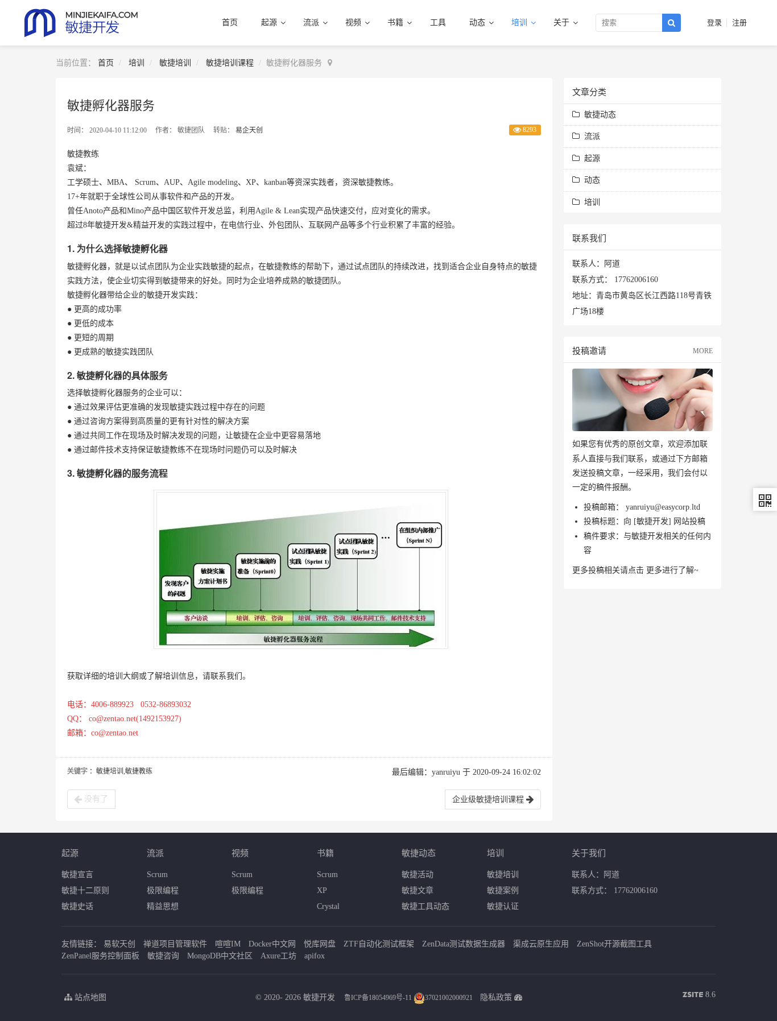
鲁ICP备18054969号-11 (378, 998)
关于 (562, 22)
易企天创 (249, 130)
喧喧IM (228, 944)
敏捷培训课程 (230, 63)
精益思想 (163, 906)
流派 (312, 22)
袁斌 (75, 168)
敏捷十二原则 (85, 890)
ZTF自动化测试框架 (379, 944)
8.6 (699, 995)
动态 (478, 22)
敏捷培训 (175, 63)
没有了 (95, 799)
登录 (714, 23)
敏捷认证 (503, 906)
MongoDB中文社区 (220, 956)
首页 (230, 22)
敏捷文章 (417, 890)
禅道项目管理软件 (175, 944)
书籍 (396, 22)
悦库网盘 (320, 944)
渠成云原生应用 (541, 944)
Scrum (157, 874)
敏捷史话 (77, 906)
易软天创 (119, 944)
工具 (438, 22)
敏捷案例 (503, 890)
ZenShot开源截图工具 (614, 944)
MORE (703, 351)
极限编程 (163, 890)
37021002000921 (449, 998)
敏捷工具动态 (425, 906)
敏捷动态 (598, 114)
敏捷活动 (417, 874)
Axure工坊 (278, 956)
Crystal (328, 906)
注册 (739, 23)
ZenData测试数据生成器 (463, 944)
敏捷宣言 (77, 874)
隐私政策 (496, 997)
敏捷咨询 (163, 956)
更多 (654, 570)
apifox (314, 956)
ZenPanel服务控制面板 (100, 956)
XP (322, 890)
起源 (270, 22)
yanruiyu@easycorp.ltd (663, 507)
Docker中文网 (272, 944)
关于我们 (589, 852)
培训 (520, 22)
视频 (354, 22)
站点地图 (89, 997)
